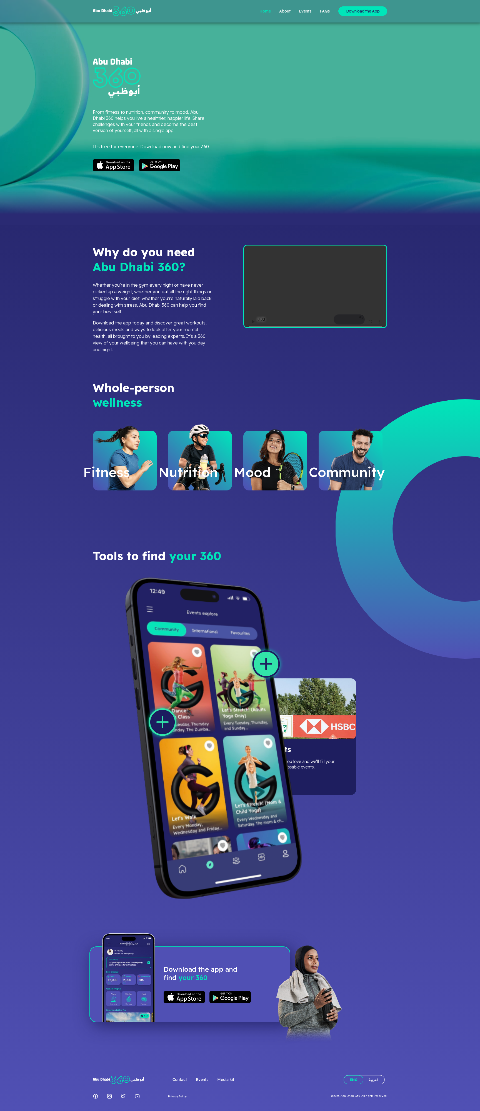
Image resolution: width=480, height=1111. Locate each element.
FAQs (325, 11)
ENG (354, 1080)
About (285, 11)
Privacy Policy (177, 1096)
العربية (374, 1080)
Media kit (225, 1079)
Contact (179, 1079)
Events (305, 11)
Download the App (363, 11)
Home (265, 11)
